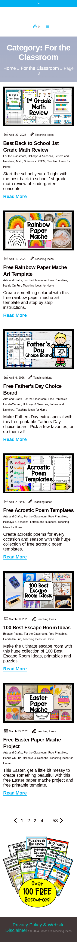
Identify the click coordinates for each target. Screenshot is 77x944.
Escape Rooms (12, 636)
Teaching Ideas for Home (38, 288)
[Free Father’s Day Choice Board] (38, 352)
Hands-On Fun (12, 288)
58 (55, 823)
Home (9, 70)
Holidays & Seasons (40, 158)
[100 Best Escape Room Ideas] (38, 593)
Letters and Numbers (43, 524)
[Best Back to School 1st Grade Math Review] (38, 109)
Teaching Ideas (44, 137)
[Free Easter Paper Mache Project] (38, 705)
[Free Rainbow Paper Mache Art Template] (38, 233)
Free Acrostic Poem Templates (38, 512)
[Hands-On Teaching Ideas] (38, 15)
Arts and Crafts (12, 282)
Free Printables (57, 282)
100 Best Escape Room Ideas (36, 630)
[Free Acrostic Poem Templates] (38, 476)
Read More (15, 199)
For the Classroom (40, 70)
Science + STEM (34, 164)
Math (19, 164)
